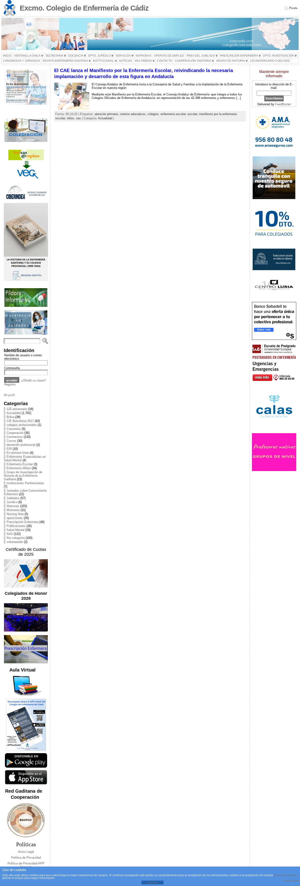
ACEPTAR (152, 882)
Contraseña (12, 368)
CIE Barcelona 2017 (20, 421)
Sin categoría (16, 538)
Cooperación (15, 433)
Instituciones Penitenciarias (25, 483)
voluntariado (15, 542)
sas (78, 118)
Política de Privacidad (26, 857)
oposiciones (15, 518)
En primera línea (18, 452)
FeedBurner (283, 104)
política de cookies (285, 875)
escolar (192, 114)
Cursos (11, 441)
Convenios (14, 429)
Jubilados (13, 498)
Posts (293, 8)
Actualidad (14, 413)
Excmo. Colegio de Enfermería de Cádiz (84, 8)
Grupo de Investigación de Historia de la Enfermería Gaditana (23, 475)
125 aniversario (17, 409)
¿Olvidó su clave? (33, 380)
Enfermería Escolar (20, 464)
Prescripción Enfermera (22, 522)
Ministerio (13, 510)
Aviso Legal (26, 851)
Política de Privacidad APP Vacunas (26, 865)
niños (70, 118)
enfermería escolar (173, 114)
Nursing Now (15, 514)
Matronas (13, 506)
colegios (153, 114)
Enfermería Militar (19, 468)
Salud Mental (15, 530)
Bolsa (10, 417)
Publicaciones (16, 526)
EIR (9, 448)
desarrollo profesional (21, 445)
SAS (10, 534)
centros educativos (133, 114)
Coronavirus (15, 437)
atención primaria (106, 114)
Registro (9, 384)
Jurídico (12, 502)
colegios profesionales (22, 425)
